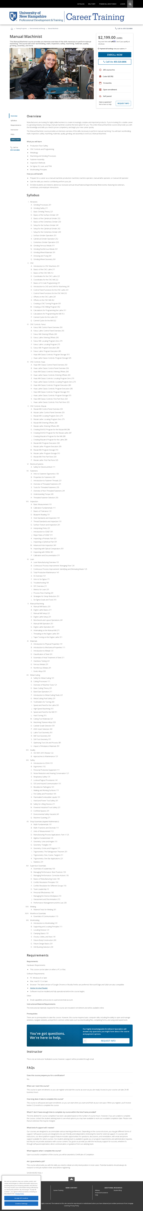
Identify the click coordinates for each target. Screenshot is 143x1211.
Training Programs (21, 28)
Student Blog (118, 1190)
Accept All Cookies (21, 1198)
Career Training (58, 1190)
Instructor (14, 130)
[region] (21, 1192)
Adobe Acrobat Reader (39, 988)
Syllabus (14, 120)
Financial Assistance (101, 1193)
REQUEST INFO (123, 103)
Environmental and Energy (37, 28)
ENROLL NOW (114, 54)
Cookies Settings (21, 1203)
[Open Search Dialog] (130, 4)
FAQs (12, 134)
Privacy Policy (74, 1206)
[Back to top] (71, 1187)
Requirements (16, 125)
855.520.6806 (15, 150)
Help (96, 1195)
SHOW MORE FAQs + (35, 1173)
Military (97, 1190)
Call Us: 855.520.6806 (123, 28)
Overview (14, 116)
